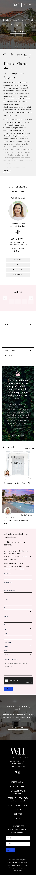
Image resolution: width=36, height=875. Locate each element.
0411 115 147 (16, 232)
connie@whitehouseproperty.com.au (20, 232)
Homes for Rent (18, 786)
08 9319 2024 (19, 248)
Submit (8, 689)
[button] (5, 4)
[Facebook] (16, 772)
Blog (18, 818)
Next (31, 298)
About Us (18, 809)
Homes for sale (18, 782)
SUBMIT (10, 850)
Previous (5, 298)
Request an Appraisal (18, 805)
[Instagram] (19, 772)
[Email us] (15, 251)
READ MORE (7, 171)
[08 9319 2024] (13, 248)
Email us (19, 251)
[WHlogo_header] (17, 5)
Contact (18, 814)
